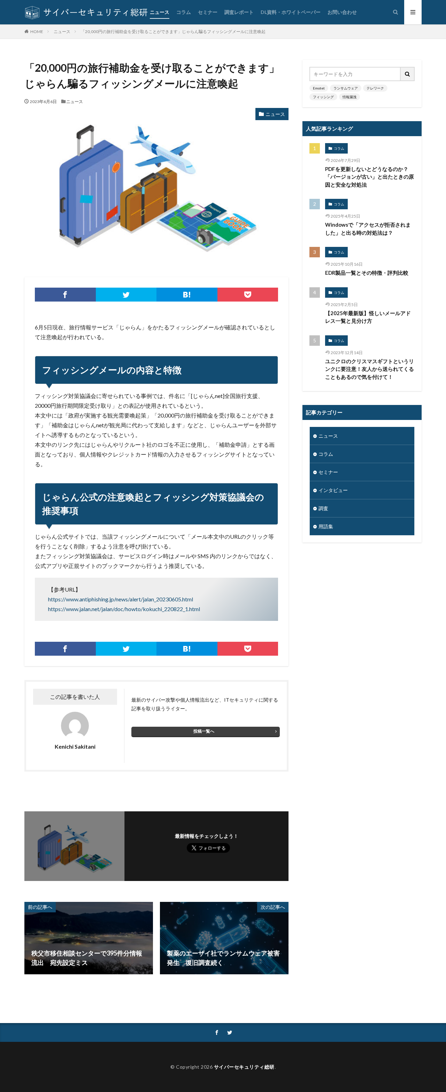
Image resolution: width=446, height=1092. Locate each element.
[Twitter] (126, 295)
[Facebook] (65, 295)
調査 (323, 508)
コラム (183, 12)
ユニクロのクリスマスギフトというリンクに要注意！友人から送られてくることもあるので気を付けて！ (369, 369)
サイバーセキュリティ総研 (244, 1067)
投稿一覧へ (203, 731)
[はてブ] (186, 295)
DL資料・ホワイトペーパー (291, 12)
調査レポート (239, 12)
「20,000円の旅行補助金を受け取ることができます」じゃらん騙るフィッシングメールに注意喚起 (173, 31)
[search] (408, 74)
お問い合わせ (342, 12)
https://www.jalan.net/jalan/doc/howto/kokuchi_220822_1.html (124, 609)
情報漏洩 (349, 97)
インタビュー (333, 490)
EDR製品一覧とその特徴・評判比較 (366, 273)
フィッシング (323, 97)
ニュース (159, 12)
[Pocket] (247, 295)
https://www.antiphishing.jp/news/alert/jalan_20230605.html (120, 599)
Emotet (319, 88)
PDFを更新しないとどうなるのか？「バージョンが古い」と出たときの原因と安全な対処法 (369, 177)
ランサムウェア (345, 88)
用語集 (325, 526)
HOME (36, 31)
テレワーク (375, 88)
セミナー (207, 12)
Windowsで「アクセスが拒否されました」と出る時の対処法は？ (368, 228)
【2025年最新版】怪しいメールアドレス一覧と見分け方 (368, 317)
